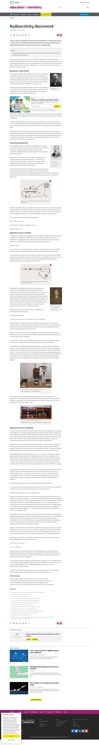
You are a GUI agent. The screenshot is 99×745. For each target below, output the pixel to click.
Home (40, 719)
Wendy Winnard (41, 654)
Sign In (87, 2)
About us (42, 712)
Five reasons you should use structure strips (44, 684)
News (74, 721)
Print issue (49, 712)
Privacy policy (58, 726)
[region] (11, 728)
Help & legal (41, 726)
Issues (25, 712)
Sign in (28, 639)
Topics (19, 712)
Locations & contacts (60, 722)
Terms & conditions (76, 726)
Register (82, 2)
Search (88, 7)
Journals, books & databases (61, 721)
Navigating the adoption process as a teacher (44, 668)
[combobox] (73, 7)
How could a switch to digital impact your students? (44, 651)
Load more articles (36, 699)
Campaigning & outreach (44, 721)
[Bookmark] (61, 35)
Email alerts (58, 712)
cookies (67, 737)
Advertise (74, 724)
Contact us (12, 712)
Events (40, 722)
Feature (12, 17)
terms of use (52, 109)
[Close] (19, 714)
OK (11, 736)
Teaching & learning (43, 724)
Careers (74, 722)
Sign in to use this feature (55, 32)
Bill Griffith (13, 30)
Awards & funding (59, 724)
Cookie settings (11, 739)
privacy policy (52, 110)
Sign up (56, 106)
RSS (65, 712)
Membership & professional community (80, 719)
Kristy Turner (40, 687)
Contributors (33, 712)
